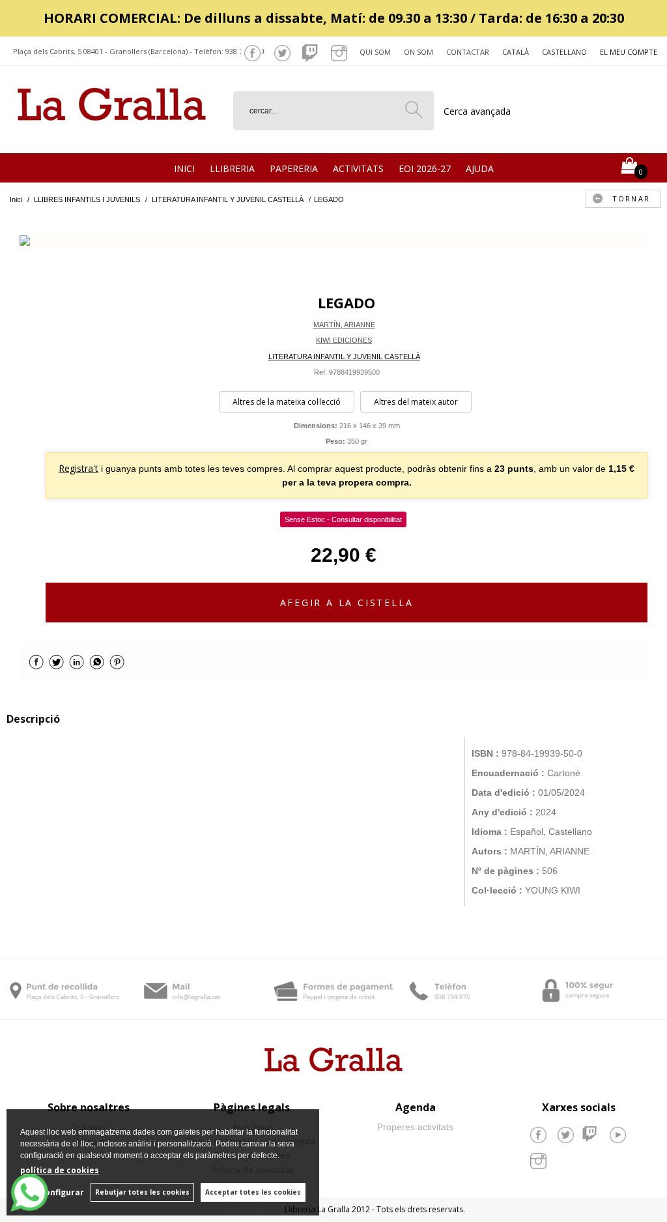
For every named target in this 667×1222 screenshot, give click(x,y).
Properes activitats (415, 1127)
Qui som (375, 52)
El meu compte (628, 52)
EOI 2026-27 (425, 168)
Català (515, 52)
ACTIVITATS (358, 168)
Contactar (467, 52)
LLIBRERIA (232, 168)
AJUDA (480, 168)
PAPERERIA (294, 168)
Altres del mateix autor (416, 401)
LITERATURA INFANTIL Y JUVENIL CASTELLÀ (344, 356)
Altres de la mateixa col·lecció (287, 401)
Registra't (78, 468)
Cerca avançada (477, 111)
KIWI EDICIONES (344, 340)
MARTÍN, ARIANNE (344, 324)
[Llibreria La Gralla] (111, 137)
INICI (184, 168)
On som (418, 52)
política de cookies (59, 1170)
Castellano (564, 52)
